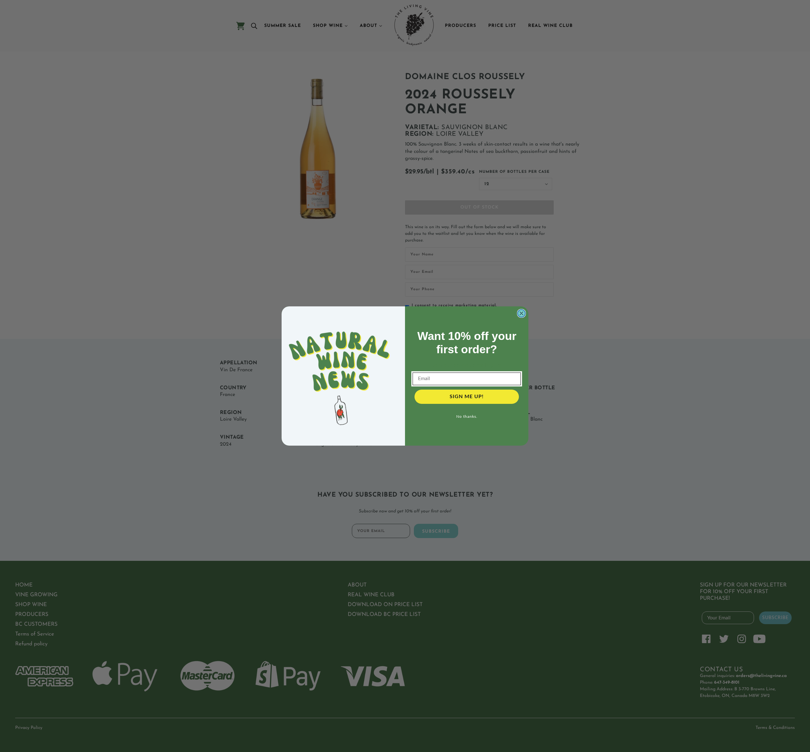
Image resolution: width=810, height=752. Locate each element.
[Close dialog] (521, 313)
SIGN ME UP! (467, 396)
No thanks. (466, 416)
